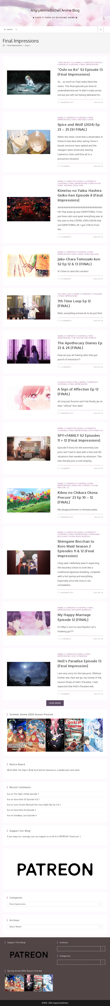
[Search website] (101, 29)
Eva (8, 794)
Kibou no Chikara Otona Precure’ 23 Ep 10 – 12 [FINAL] (78, 497)
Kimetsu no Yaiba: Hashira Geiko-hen (79, 184)
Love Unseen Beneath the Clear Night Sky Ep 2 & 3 (37, 804)
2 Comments (65, 279)
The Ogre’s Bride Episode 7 (26, 794)
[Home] (4, 45)
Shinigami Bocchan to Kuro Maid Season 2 (79, 535)
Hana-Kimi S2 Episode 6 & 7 (26, 799)
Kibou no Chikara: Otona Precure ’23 (78, 486)
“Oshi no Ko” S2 (65, 62)
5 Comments (65, 237)
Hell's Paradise (79, 656)
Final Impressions (89, 64)
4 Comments (65, 321)
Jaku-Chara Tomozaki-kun (85, 254)
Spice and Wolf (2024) (83, 120)
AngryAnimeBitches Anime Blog (55, 10)
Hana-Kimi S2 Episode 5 (25, 810)
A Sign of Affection (67, 382)
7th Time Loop (65, 294)
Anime (78, 62)
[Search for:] (15, 29)
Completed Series (92, 62)
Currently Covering (68, 64)
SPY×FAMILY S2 (96, 430)
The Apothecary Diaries (84, 338)
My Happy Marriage (81, 610)
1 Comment (65, 166)
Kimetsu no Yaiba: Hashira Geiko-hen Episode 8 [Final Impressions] (80, 195)
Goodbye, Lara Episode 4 (25, 815)
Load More (55, 703)
